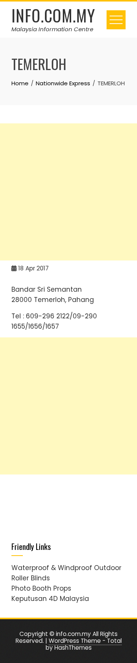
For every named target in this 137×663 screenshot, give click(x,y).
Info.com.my (53, 15)
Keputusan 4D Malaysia (50, 598)
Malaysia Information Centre (52, 29)
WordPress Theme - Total (85, 641)
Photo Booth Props (41, 588)
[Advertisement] (68, 191)
